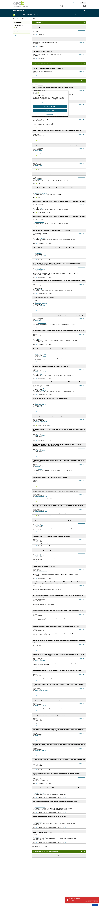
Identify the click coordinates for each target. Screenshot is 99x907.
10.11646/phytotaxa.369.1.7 (40, 482)
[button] (83, 18)
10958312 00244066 (42, 238)
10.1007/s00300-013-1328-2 (40, 807)
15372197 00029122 (42, 323)
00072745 (40, 406)
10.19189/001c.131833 (39, 136)
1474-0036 (40, 208)
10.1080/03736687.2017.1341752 (41, 571)
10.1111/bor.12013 (38, 822)
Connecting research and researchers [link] (20, 6)
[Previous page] (52, 84)
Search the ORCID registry (60, 6)
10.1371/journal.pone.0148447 (40, 631)
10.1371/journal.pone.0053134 (40, 837)
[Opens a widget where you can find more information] (95, 905)
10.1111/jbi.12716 (38, 616)
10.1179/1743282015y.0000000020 (41, 690)
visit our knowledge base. (93, 900)
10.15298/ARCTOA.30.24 (39, 287)
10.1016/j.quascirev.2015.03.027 (41, 660)
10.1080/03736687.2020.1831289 (41, 303)
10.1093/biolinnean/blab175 (40, 235)
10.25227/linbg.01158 (39, 336)
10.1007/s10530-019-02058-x (40, 354)
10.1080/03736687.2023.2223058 (41, 193)
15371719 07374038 (42, 272)
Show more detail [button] (81, 30)
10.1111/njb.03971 (38, 165)
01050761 (40, 339)
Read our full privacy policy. (38, 102)
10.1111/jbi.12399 (38, 735)
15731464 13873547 (42, 356)
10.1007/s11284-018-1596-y (40, 450)
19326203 (40, 374)
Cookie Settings (50, 114)
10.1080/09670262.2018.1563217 (41, 421)
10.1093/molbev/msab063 (40, 269)
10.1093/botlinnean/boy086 (40, 388)
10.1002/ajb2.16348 (38, 150)
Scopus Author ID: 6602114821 (20, 35)
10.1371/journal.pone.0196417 (40, 435)
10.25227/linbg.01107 (39, 466)
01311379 (40, 289)
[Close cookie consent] (67, 92)
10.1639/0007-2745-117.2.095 (40, 750)
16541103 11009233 (42, 255)
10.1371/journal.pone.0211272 (40, 371)
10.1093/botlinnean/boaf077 (40, 121)
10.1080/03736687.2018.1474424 (41, 496)
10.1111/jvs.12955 (38, 253)
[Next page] (55, 84)
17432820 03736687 (42, 305)
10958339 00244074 (42, 390)
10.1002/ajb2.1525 (38, 320)
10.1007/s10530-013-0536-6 (40, 793)
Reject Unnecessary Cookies (50, 106)
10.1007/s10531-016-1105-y (40, 601)
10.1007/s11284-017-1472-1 (40, 555)
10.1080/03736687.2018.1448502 (41, 511)
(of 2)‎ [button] (50, 425)
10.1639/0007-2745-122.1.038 (40, 404)
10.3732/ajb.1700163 (39, 525)
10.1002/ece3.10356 (38, 179)
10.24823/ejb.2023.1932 (39, 222)
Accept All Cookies (50, 110)
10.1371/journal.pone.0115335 (40, 705)
